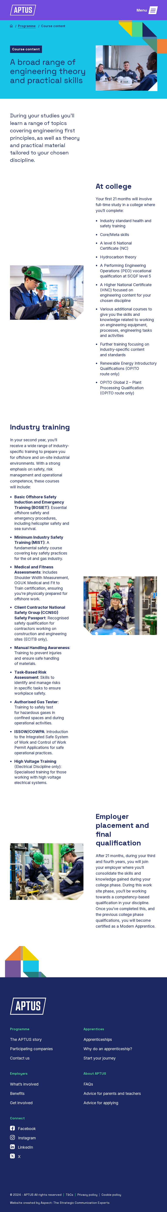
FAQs (88, 1084)
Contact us (20, 1058)
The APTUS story (26, 1039)
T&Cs (69, 1195)
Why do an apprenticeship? (108, 1048)
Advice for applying (101, 1102)
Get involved (21, 1102)
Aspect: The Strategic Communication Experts (75, 1203)
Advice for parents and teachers (112, 1093)
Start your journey (100, 1058)
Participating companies (31, 1048)
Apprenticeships (98, 1039)
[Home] (11, 26)
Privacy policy (87, 1195)
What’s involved (24, 1084)
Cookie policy (111, 1195)
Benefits (17, 1093)
